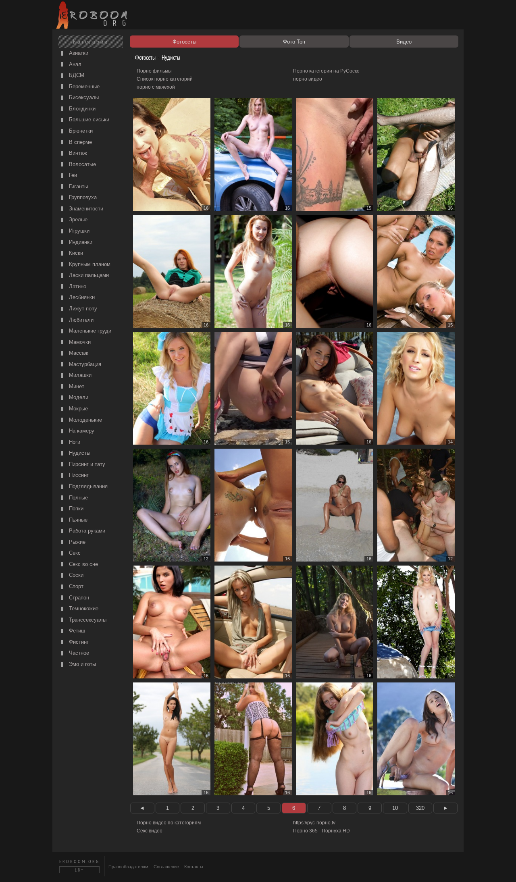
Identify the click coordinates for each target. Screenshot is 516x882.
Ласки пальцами (88, 275)
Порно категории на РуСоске (326, 71)
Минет (75, 386)
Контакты (193, 866)
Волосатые (81, 164)
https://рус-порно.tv (314, 823)
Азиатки (77, 53)
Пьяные (77, 520)
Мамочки (79, 342)
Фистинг (78, 642)
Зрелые (77, 219)
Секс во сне (82, 564)
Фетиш (76, 631)
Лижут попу (82, 309)
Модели (77, 397)
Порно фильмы (154, 71)
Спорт (75, 586)
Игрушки (78, 231)
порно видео (307, 79)
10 (395, 808)
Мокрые (77, 409)
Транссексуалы (86, 620)
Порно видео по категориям (169, 823)
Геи (72, 175)
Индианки (79, 242)
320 (420, 808)
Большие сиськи (88, 119)
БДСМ (75, 75)
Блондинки (81, 109)
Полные (77, 498)
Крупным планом (88, 264)
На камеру (80, 431)
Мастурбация (84, 364)
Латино (76, 286)
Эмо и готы (81, 664)
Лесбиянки (81, 297)
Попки (75, 508)
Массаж (77, 353)
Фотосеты (145, 57)
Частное (78, 653)
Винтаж (77, 153)
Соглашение (166, 866)
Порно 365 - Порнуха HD (321, 831)
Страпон (78, 598)
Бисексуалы (83, 97)
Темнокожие (82, 608)
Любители (80, 320)
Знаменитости (85, 209)
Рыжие (76, 542)
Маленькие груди (89, 331)
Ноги (73, 442)
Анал (74, 64)
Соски (75, 575)
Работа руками (86, 531)
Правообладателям (128, 866)
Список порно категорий (165, 79)
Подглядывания (87, 486)
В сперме (79, 142)
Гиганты (77, 186)
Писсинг (78, 475)
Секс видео (149, 831)
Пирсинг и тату (86, 464)
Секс (74, 553)
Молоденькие (84, 420)
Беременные (83, 86)
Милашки (79, 375)
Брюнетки (80, 131)
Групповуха (82, 197)
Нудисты (78, 453)
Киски (75, 253)
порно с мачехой (156, 87)
